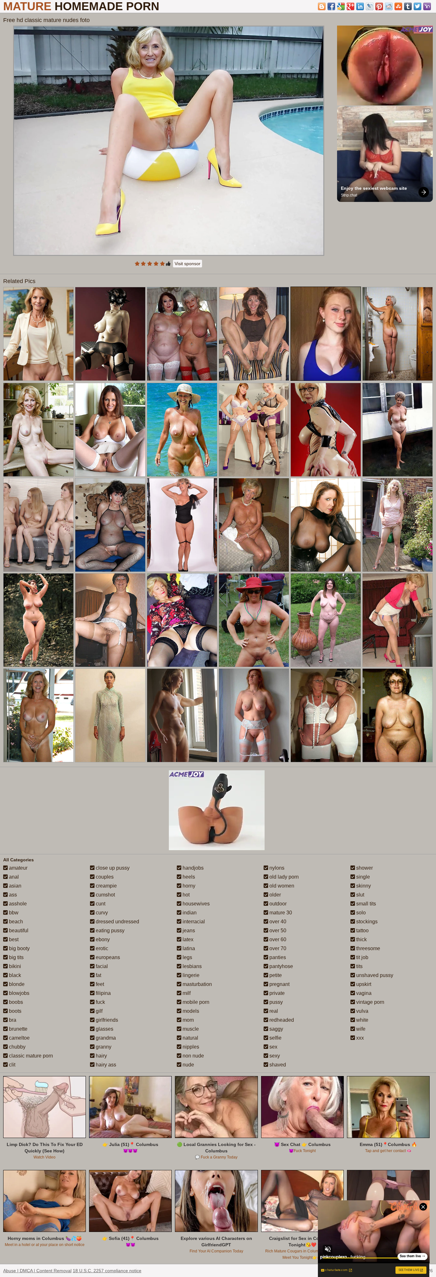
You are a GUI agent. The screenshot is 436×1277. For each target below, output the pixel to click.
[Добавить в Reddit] (389, 6)
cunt (99, 903)
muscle (190, 1029)
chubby (17, 1047)
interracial (193, 921)
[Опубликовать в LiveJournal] (369, 6)
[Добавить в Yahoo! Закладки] (427, 6)
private (276, 993)
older (274, 894)
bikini (14, 966)
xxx (359, 1038)
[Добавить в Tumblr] (408, 6)
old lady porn (283, 877)
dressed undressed (116, 921)
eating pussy (109, 930)
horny (188, 886)
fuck (99, 1002)
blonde (16, 984)
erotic (101, 948)
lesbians (191, 966)
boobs (15, 1002)
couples (104, 877)
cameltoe (19, 1038)
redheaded (281, 1020)
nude (187, 1064)
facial (101, 966)
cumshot (104, 894)
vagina (363, 993)
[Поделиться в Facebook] (331, 6)
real (273, 1011)
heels (188, 877)
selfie (275, 1038)
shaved (277, 1064)
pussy (275, 1002)
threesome (367, 948)
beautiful (18, 930)
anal (13, 877)
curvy (101, 912)
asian (14, 886)
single (362, 877)
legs (186, 957)
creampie (105, 886)
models (190, 1011)
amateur (17, 868)
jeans (188, 930)
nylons (276, 868)
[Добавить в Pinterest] (379, 6)
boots (14, 1011)
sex (272, 1047)
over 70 (277, 948)
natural (189, 1038)
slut (359, 894)
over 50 (277, 930)
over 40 (277, 921)
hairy (100, 1055)
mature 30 (280, 912)
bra (12, 1020)
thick (361, 939)
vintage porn (369, 1002)
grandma (105, 1038)
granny (102, 1047)
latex (187, 939)
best (13, 939)
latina (188, 948)
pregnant (278, 984)
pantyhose (280, 966)
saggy (275, 1029)
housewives (195, 903)
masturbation (196, 984)
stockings (366, 921)
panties (277, 957)
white (361, 1020)
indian (189, 912)
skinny (363, 886)
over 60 (277, 939)
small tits (365, 903)
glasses (103, 1029)
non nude (192, 1055)
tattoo (362, 930)
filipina (102, 993)
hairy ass (105, 1064)
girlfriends (106, 1020)
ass (12, 894)
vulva (361, 1011)
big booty (19, 948)
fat (97, 975)
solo (360, 912)
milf (186, 993)
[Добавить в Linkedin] (360, 6)
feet (99, 984)
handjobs (192, 868)
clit (11, 1064)
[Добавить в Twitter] (417, 6)
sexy (274, 1055)
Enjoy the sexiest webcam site (374, 188)
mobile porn (195, 1002)
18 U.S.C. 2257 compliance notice (107, 1270)
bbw (13, 912)
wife (360, 1029)
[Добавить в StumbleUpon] (398, 6)
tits (359, 966)
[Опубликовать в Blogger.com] (322, 6)
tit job (361, 957)
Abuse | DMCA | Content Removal (37, 1270)
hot (185, 894)
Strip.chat (349, 195)
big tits (16, 957)
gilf (98, 1011)
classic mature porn (30, 1055)
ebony (102, 939)
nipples (190, 1047)
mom (187, 1020)
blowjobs (18, 993)
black (14, 975)
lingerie (190, 975)
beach (15, 921)
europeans (107, 957)
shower (364, 868)
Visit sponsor (187, 263)
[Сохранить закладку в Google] (341, 6)
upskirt (363, 984)
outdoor (277, 903)
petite (275, 975)
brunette (17, 1029)
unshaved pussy (374, 975)
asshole (17, 903)
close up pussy (112, 868)
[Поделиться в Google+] (350, 6)
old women (281, 886)
